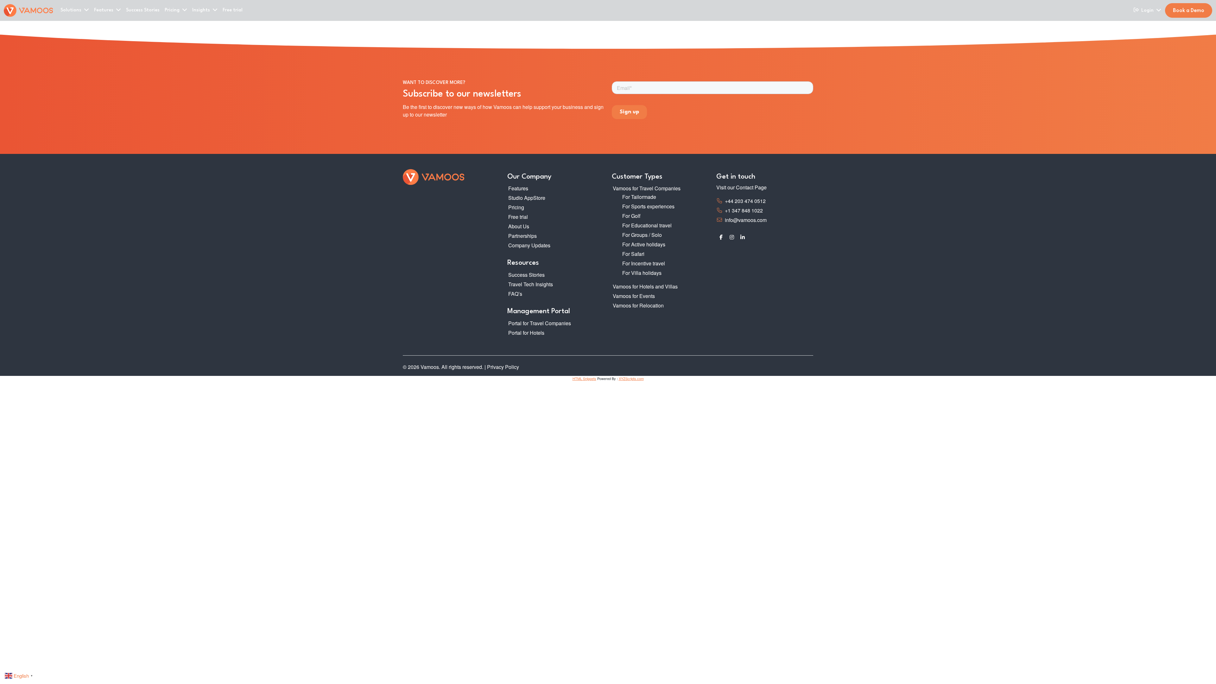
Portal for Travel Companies (539, 323)
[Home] (28, 10)
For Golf (631, 215)
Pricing (516, 207)
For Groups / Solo (642, 234)
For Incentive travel (643, 263)
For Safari (633, 253)
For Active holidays (643, 244)
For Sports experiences (648, 206)
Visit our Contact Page (741, 187)
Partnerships (522, 235)
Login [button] (1148, 10)
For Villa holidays (642, 272)
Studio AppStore (526, 197)
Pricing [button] (173, 10)
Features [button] (104, 10)
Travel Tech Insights (530, 284)
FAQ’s (515, 293)
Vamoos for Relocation (638, 305)
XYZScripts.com (631, 378)
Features (518, 188)
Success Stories (143, 10)
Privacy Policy (503, 366)
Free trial (233, 10)
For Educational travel (647, 225)
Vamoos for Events (634, 296)
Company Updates (529, 245)
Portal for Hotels (526, 332)
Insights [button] (201, 10)
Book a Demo (1188, 10)
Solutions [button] (71, 10)
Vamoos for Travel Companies (647, 188)
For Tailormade (639, 196)
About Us (518, 226)
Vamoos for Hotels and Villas (645, 286)
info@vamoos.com (746, 220)
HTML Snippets (584, 378)
